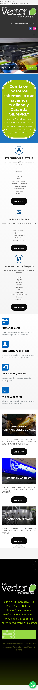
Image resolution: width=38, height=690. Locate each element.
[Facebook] (30, 28)
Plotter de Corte (11, 327)
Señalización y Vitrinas (14, 373)
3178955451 (32, 23)
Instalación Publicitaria (15, 350)
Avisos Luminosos (12, 396)
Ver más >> (31, 67)
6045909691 (26, 614)
